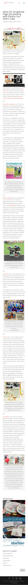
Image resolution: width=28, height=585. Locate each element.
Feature (15, 21)
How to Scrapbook (7, 553)
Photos (19, 21)
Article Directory (7, 565)
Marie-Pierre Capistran (9, 104)
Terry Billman (6, 417)
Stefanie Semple (7, 198)
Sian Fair (5, 337)
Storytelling (6, 558)
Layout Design (6, 560)
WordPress (15, 583)
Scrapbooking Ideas (8, 555)
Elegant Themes (14, 581)
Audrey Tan (6, 274)
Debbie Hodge (8, 21)
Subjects (5, 563)
